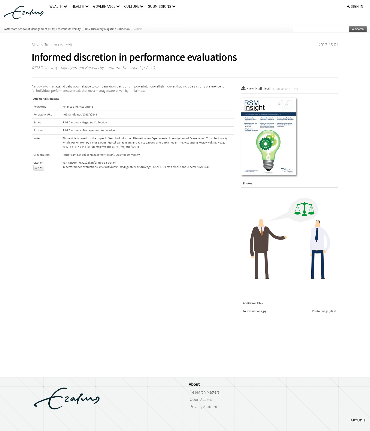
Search (359, 29)
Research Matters (204, 392)
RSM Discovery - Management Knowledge (68, 68)
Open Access (201, 399)
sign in (356, 6)
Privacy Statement (206, 406)
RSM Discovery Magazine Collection (107, 29)
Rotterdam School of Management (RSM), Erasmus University (42, 29)
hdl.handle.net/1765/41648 (80, 114)
